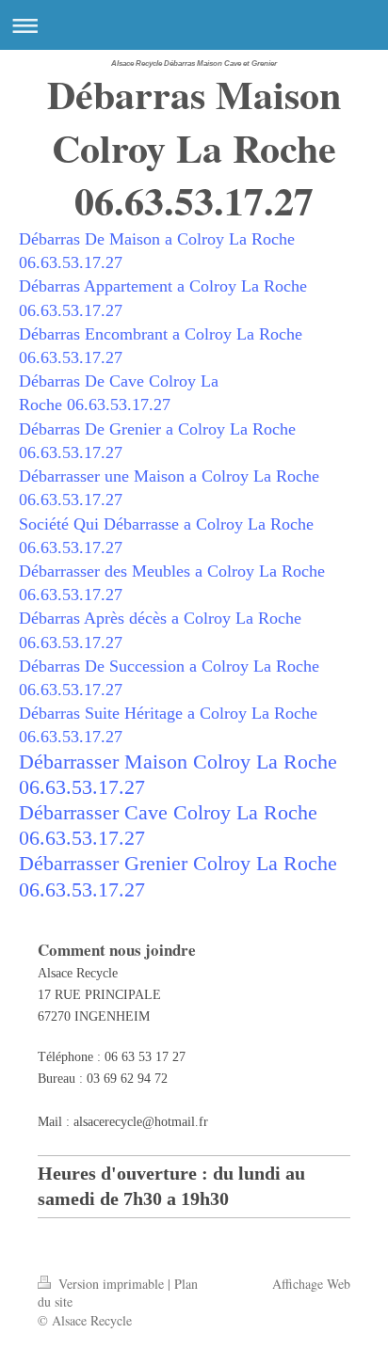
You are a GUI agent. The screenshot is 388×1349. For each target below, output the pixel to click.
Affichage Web (311, 1284)
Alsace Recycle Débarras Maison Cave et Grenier (194, 63)
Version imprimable (111, 1284)
